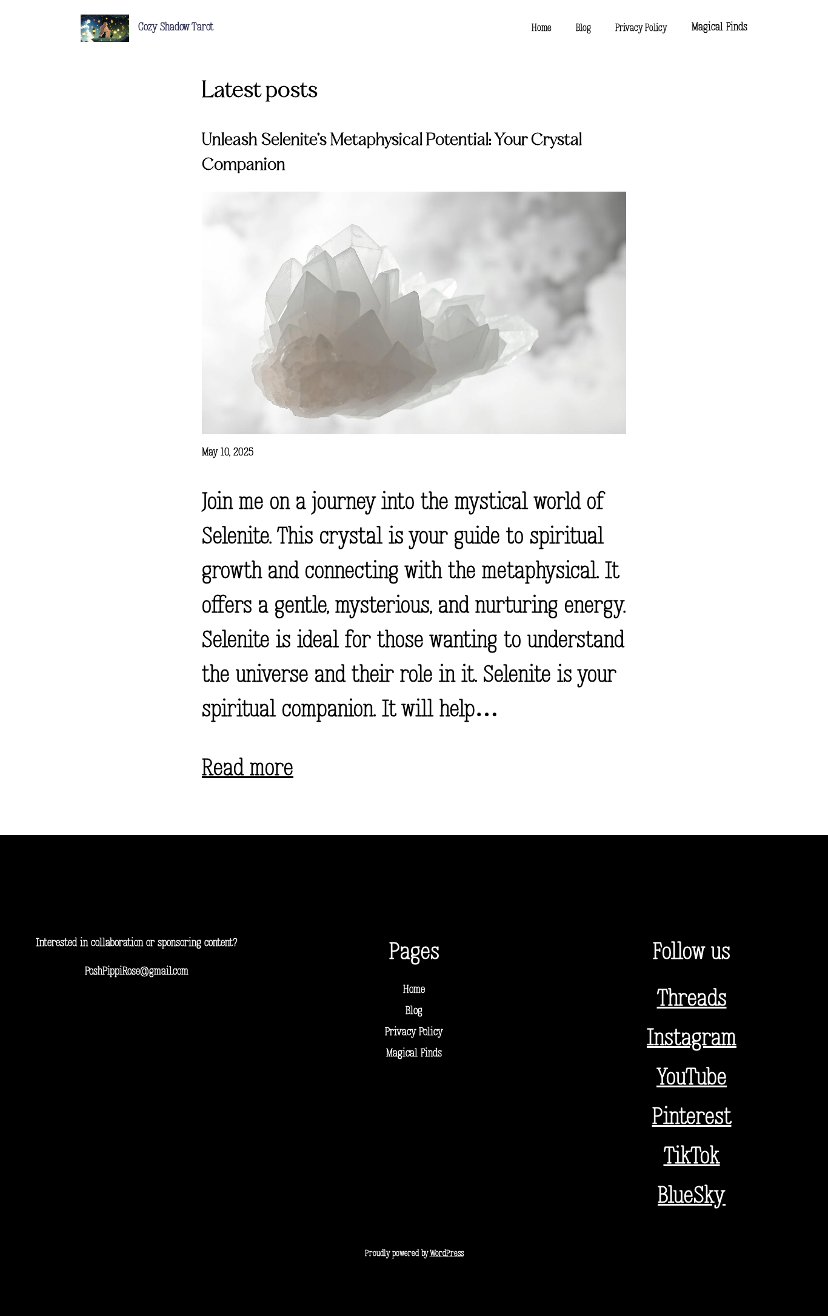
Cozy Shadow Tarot (175, 27)
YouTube (691, 1078)
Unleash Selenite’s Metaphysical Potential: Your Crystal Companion (392, 153)
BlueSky (692, 1197)
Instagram (691, 1039)
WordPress (447, 1253)
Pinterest (692, 1118)
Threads (692, 1000)
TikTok (692, 1157)
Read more (247, 769)
